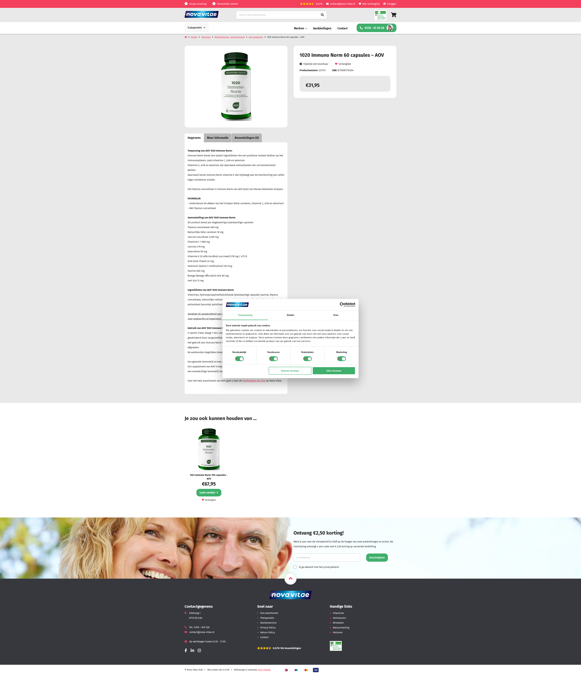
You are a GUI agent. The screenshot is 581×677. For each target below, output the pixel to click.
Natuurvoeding (341, 627)
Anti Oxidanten (256, 37)
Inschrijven (377, 557)
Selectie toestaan (290, 370)
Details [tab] (290, 315)
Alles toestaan (333, 370)
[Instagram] (199, 650)
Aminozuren (339, 617)
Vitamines (206, 37)
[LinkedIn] (192, 650)
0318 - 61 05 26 (374, 28)
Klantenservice (268, 622)
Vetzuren (338, 632)
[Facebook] (186, 650)
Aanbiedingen (322, 28)
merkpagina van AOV (254, 380)
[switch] (273, 358)
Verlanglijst (345, 64)
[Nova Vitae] (206, 14)
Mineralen (338, 622)
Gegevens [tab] (194, 138)
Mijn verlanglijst (371, 3)
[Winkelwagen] (393, 14)
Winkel (194, 37)
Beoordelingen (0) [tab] (247, 138)
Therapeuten (267, 617)
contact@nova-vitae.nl (342, 3)
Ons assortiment (269, 613)
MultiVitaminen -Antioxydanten (230, 37)
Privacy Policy (268, 627)
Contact (342, 28)
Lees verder (207, 492)
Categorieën (195, 27)
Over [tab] (335, 315)
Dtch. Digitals (264, 670)
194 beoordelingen (290, 648)
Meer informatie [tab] (217, 138)
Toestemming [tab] (245, 315)
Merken (299, 28)
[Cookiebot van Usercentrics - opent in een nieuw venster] (342, 304)
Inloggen (391, 3)
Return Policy (267, 632)
